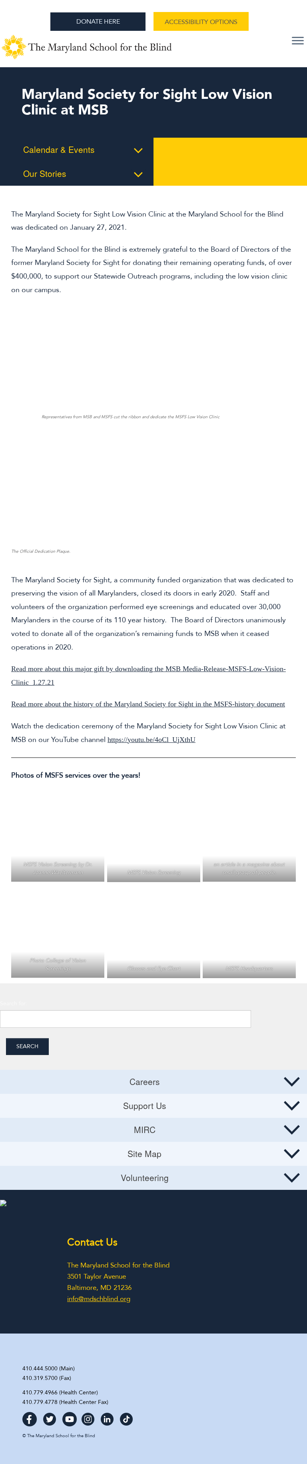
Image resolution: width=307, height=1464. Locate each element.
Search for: (13, 1003)
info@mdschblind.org (98, 1299)
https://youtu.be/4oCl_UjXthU (151, 740)
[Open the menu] (298, 41)
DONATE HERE (98, 21)
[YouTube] (69, 1416)
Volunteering (145, 1177)
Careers (145, 1081)
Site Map (144, 1153)
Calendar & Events (59, 149)
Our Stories (44, 173)
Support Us (144, 1105)
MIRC (144, 1129)
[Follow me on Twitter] (49, 1416)
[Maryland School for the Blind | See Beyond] (87, 51)
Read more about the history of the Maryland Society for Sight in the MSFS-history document (148, 704)
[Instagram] (88, 1416)
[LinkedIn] (107, 1416)
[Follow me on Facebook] (29, 1416)
